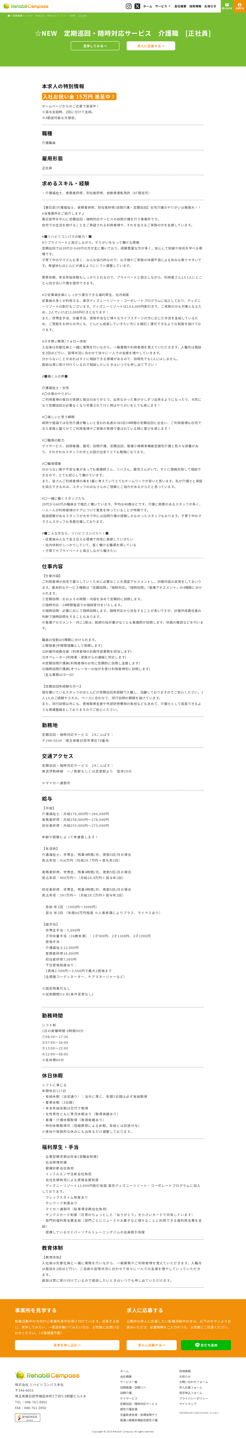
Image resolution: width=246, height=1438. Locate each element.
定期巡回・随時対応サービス (139, 1404)
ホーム (124, 1371)
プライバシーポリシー (193, 1398)
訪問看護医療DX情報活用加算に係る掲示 (199, 1412)
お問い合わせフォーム (193, 1382)
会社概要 (126, 1376)
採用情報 (18, 15)
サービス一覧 (128, 1382)
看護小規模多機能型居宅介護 (139, 1420)
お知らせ (185, 1376)
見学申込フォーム (190, 1393)
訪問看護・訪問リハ (133, 1387)
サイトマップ (187, 1404)
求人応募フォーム (190, 1387)
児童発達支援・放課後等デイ (139, 1415)
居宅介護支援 (128, 1409)
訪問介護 (126, 1393)
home (8, 15)
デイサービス (128, 1398)
